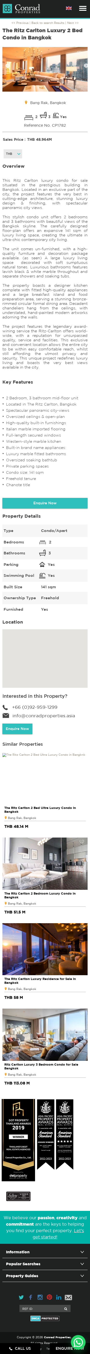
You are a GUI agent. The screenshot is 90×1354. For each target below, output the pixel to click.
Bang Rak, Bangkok (22, 817)
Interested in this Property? (34, 696)
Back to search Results (47, 22)
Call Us (23, 1348)
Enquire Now (45, 503)
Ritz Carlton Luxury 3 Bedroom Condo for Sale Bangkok (41, 1066)
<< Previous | (21, 22)
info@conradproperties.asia (43, 715)
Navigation (83, 8)
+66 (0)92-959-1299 (34, 707)
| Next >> (72, 22)
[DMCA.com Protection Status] (45, 1318)
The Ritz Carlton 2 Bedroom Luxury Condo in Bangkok (40, 895)
